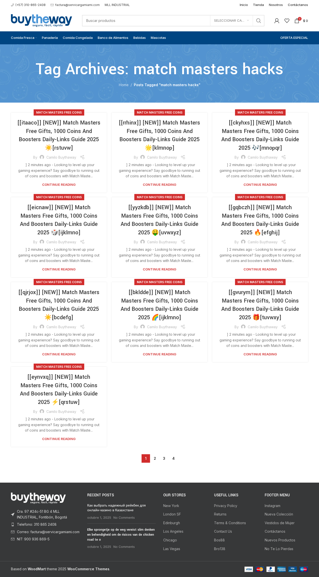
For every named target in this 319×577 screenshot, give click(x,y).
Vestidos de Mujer (280, 523)
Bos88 (219, 540)
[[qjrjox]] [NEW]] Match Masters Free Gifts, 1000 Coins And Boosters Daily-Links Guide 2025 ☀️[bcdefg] (58, 304)
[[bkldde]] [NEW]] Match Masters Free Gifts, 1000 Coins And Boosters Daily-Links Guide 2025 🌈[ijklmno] (159, 304)
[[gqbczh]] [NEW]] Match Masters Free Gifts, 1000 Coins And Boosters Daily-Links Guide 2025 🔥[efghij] (260, 220)
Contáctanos (275, 531)
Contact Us (223, 531)
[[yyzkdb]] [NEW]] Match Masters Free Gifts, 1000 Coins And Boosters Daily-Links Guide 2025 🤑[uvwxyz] (159, 220)
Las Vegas (171, 549)
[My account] (277, 21)
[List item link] (45, 514)
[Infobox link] (28, 4)
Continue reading (59, 185)
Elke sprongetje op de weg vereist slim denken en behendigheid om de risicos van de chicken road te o (121, 534)
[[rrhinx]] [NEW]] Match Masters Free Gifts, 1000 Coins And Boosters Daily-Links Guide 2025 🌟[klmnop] (159, 135)
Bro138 (219, 549)
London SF (172, 514)
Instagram (272, 506)
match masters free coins (59, 112)
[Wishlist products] (287, 21)
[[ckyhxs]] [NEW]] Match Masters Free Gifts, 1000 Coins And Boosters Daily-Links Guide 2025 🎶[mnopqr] (260, 135)
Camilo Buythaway (61, 157)
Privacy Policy (225, 506)
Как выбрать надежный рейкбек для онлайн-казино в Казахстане (116, 508)
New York (171, 506)
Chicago (170, 540)
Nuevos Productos (280, 540)
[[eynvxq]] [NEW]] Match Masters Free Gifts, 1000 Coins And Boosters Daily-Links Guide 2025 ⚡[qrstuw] (59, 389)
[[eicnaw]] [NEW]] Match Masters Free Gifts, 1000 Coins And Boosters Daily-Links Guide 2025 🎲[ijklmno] (59, 220)
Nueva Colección (279, 514)
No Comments (124, 517)
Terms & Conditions (230, 523)
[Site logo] (41, 20)
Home (124, 85)
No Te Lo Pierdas (279, 549)
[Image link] (38, 498)
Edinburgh (171, 523)
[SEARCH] (258, 20)
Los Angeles (173, 531)
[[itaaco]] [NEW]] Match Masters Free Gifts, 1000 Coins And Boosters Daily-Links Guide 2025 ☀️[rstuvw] (58, 135)
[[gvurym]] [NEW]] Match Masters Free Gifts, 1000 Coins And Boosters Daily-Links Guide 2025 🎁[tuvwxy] (260, 304)
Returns (220, 514)
